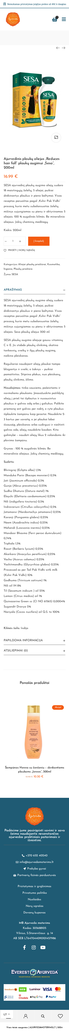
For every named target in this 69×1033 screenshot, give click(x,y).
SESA (15, 274)
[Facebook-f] (24, 947)
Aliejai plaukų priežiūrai (32, 264)
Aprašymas (13, 289)
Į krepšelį (39, 241)
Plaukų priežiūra (23, 269)
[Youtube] (42, 947)
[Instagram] (33, 947)
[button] (64, 19)
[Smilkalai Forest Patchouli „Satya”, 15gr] (63, 48)
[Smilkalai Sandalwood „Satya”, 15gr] (58, 48)
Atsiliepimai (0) (16, 650)
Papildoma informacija (23, 640)
